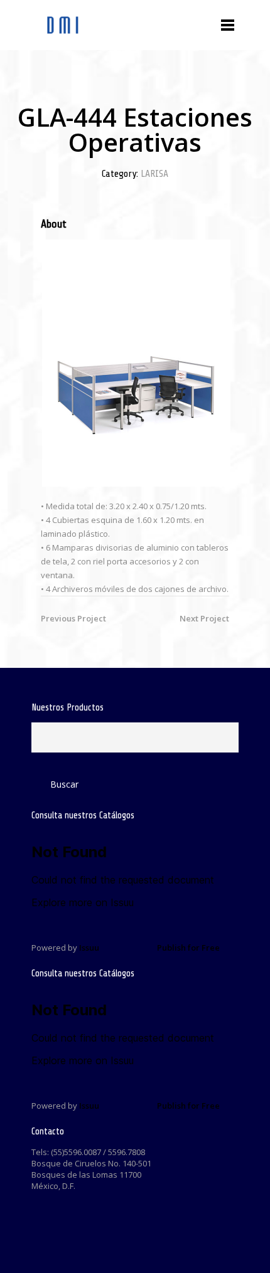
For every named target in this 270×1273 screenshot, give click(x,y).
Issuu (89, 947)
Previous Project (73, 618)
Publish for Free (188, 947)
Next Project (204, 618)
